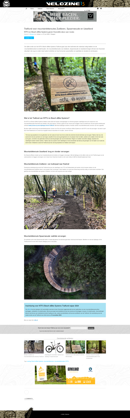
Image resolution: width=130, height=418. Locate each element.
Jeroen (39, 34)
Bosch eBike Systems (37, 361)
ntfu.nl (29, 309)
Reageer (53, 34)
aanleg (29, 361)
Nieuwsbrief (61, 8)
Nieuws (32, 34)
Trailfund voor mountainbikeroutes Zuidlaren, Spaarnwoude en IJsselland (58, 28)
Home (32, 8)
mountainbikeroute (49, 361)
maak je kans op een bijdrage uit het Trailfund (41, 125)
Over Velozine (50, 8)
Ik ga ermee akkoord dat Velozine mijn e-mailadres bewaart (52, 331)
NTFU (67, 361)
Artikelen (40, 8)
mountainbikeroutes (59, 361)
